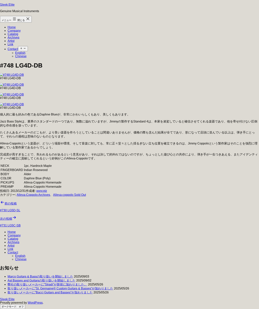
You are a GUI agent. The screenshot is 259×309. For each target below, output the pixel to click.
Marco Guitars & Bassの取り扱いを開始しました (40, 276)
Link (10, 44)
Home (12, 27)
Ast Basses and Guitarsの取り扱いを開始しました (41, 280)
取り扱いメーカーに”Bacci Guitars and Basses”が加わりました (50, 292)
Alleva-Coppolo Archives (33, 194)
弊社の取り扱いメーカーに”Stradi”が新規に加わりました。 (47, 284)
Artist (11, 40)
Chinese (21, 56)
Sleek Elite (7, 4)
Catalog (13, 34)
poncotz (41, 190)
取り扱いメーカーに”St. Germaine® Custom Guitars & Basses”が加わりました (60, 288)
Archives (13, 37)
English (20, 52)
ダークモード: (10, 306)
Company (14, 30)
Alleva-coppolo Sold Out (69, 194)
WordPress (35, 302)
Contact (13, 49)
